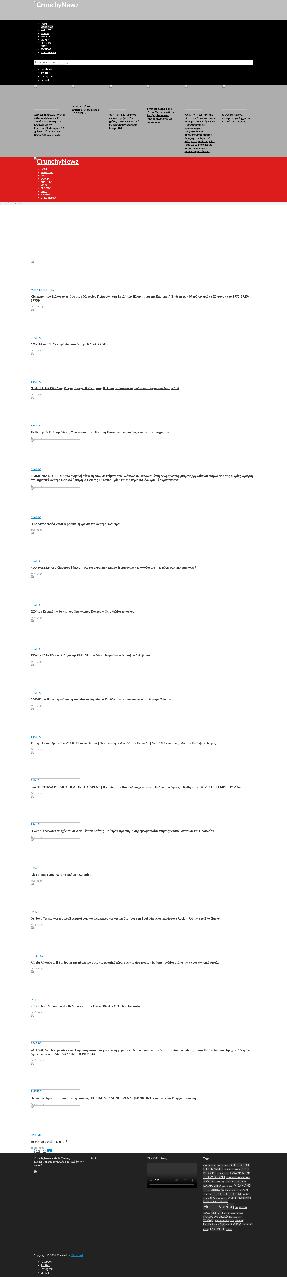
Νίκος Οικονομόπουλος (232, 1213)
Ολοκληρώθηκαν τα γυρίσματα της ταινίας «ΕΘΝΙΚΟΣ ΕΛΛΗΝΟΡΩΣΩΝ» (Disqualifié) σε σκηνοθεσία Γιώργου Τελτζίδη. (114, 1098)
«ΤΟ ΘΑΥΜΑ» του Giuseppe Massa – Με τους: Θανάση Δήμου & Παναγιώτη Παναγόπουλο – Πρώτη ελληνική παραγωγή (113, 567)
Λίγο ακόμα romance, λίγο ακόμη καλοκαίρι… (62, 874)
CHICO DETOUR (240, 1165)
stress (240, 1190)
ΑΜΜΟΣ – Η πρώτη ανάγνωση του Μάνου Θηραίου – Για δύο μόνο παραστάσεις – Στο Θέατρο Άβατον (101, 699)
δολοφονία (229, 1220)
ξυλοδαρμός (247, 1224)
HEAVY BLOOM (214, 1177)
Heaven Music (240, 1173)
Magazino (47, 27)
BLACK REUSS (224, 1165)
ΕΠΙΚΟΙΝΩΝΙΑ (48, 52)
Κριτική (36, 1135)
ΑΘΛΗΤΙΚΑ (46, 36)
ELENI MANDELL (213, 1169)
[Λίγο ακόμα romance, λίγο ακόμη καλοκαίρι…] (55, 852)
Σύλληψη (208, 1220)
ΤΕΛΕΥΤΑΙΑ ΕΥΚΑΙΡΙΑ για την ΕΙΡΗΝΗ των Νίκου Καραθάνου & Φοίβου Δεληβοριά (90, 655)
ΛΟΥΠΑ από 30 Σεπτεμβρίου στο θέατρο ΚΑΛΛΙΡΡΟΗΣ (85, 110)
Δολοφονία (222, 1198)
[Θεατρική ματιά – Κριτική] (55, 1119)
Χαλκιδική (219, 1220)
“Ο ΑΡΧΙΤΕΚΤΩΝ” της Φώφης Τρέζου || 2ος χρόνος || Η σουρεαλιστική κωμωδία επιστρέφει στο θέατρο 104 (124, 121)
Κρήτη (216, 1212)
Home (44, 23)
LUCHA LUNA (212, 1185)
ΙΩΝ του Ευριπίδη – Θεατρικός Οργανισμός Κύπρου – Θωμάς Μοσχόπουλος (82, 611)
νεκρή (222, 1224)
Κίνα (236, 1207)
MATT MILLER (227, 1186)
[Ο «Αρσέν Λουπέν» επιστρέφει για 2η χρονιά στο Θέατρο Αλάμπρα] (234, 97)
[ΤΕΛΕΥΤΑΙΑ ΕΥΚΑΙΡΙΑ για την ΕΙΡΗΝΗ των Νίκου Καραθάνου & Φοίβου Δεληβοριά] (55, 633)
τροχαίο (217, 1228)
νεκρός (237, 1224)
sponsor (46, 49)
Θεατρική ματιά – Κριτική (49, 1141)
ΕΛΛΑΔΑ (45, 33)
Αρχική (4, 203)
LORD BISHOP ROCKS (235, 1181)
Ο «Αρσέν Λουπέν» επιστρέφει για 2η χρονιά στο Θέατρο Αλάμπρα (236, 118)
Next (49, 1151)
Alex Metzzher (209, 1165)
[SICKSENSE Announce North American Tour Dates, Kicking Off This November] (55, 984)
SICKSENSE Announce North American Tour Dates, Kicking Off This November (86, 1006)
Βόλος (213, 1197)
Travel (35, 824)
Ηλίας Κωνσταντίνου (215, 1201)
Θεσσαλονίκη (218, 1206)
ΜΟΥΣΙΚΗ (46, 39)
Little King (219, 1182)
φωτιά (229, 1229)
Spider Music (231, 1189)
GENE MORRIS (223, 1173)
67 (44, 1151)
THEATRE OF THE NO (226, 1194)
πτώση (206, 1229)
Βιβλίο (35, 780)
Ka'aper (209, 1181)
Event (35, 912)
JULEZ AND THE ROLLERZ (238, 1177)
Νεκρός (208, 1216)
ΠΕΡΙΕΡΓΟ (46, 42)
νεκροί (229, 1224)
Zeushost (77, 1255)
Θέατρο (36, 338)
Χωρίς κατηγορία (42, 290)
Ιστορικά (37, 956)
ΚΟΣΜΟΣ (46, 30)
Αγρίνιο (246, 1194)
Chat (44, 46)
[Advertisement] (143, 230)
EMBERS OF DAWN (232, 1169)
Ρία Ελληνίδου (235, 1217)
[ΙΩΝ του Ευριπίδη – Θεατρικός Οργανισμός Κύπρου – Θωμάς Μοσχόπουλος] (55, 589)
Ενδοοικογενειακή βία (239, 1197)
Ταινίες (36, 1091)
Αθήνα (206, 1198)
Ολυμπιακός (221, 1216)
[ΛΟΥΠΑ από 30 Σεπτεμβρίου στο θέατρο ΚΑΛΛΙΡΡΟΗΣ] (84, 92)
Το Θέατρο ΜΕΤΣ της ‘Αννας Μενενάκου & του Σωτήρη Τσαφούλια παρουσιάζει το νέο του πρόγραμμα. (160, 115)
